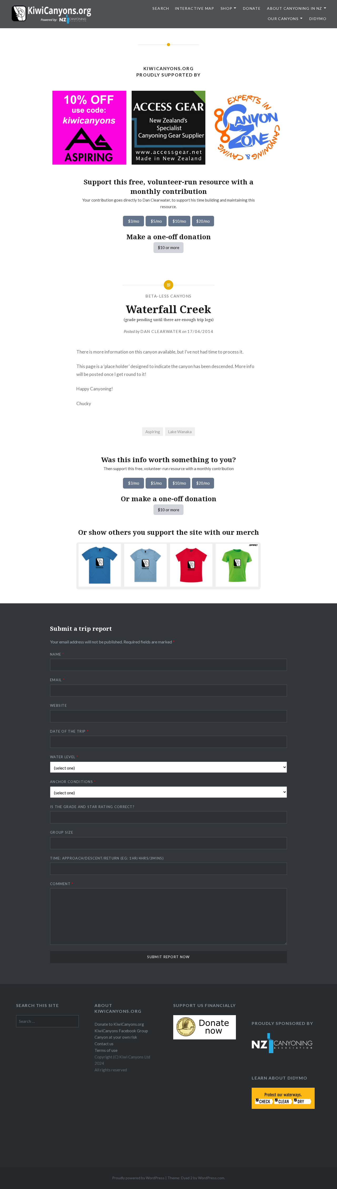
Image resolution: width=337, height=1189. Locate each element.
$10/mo (179, 221)
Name (57, 654)
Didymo (317, 18)
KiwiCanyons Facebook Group (121, 1030)
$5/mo (156, 221)
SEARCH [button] (160, 8)
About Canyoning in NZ (294, 8)
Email (57, 680)
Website (58, 705)
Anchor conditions (73, 782)
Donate (252, 8)
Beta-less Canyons (168, 296)
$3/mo (133, 221)
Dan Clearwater (160, 331)
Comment (61, 884)
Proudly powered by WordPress (138, 1178)
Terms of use (106, 1050)
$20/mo (203, 221)
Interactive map (194, 8)
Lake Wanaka (180, 431)
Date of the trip (69, 731)
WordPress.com (211, 1178)
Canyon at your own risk (116, 1037)
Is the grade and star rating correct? (92, 807)
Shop (226, 8)
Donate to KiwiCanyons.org (119, 1024)
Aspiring (152, 431)
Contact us (104, 1043)
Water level (64, 757)
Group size (61, 832)
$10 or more (168, 247)
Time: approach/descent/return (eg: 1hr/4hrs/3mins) (107, 858)
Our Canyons (283, 18)
